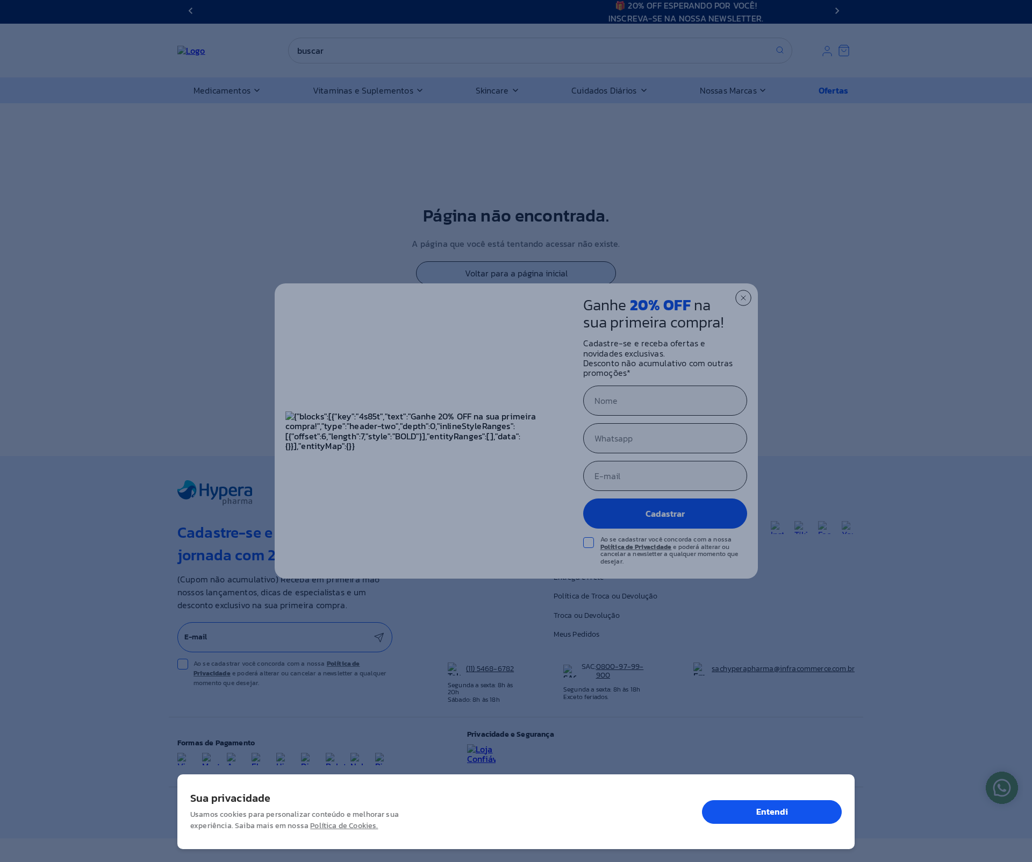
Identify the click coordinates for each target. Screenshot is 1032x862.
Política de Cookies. (344, 825)
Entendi (772, 811)
